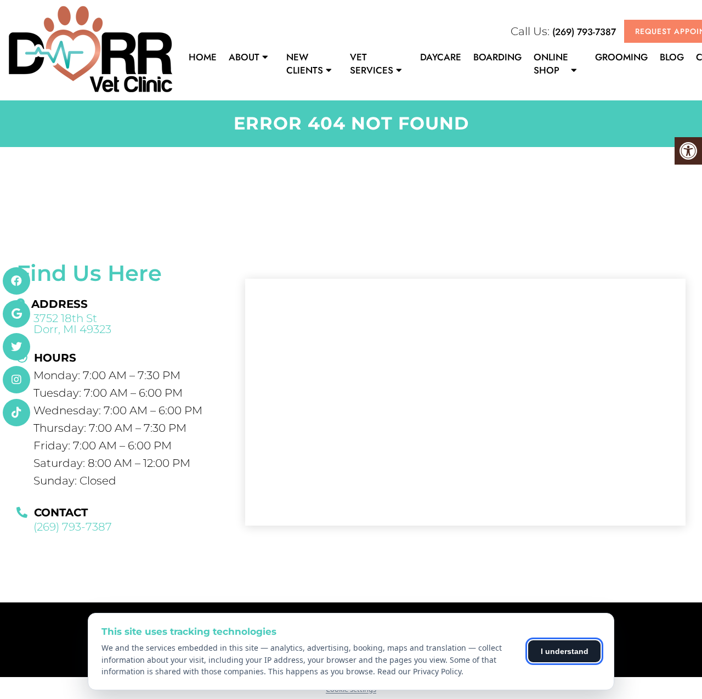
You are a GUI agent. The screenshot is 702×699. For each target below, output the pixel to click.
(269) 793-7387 (584, 31)
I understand (564, 651)
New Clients (304, 63)
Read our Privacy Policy (419, 671)
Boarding (497, 57)
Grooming (621, 57)
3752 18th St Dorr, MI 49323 (72, 324)
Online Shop (551, 63)
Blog (672, 57)
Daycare (440, 57)
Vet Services (371, 63)
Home (203, 57)
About (244, 57)
